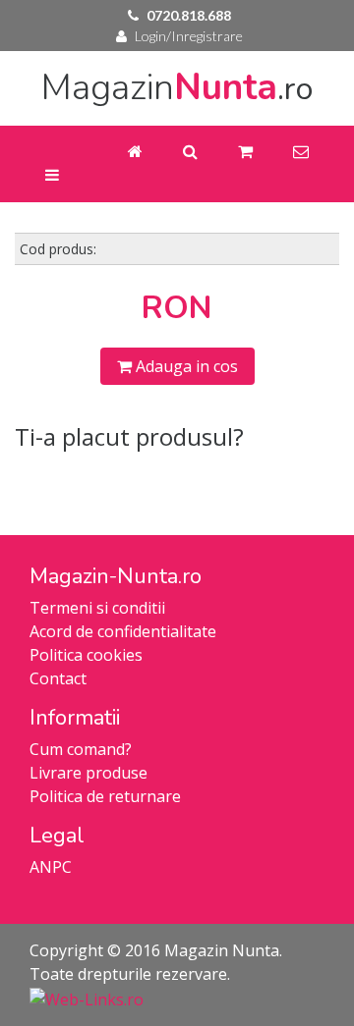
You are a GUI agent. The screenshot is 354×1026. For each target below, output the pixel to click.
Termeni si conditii (97, 608)
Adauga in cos (185, 366)
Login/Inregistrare (189, 35)
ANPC (51, 867)
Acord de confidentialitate (123, 631)
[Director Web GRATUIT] (87, 997)
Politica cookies (86, 655)
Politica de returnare (105, 796)
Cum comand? (81, 749)
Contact (58, 678)
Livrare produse (89, 772)
